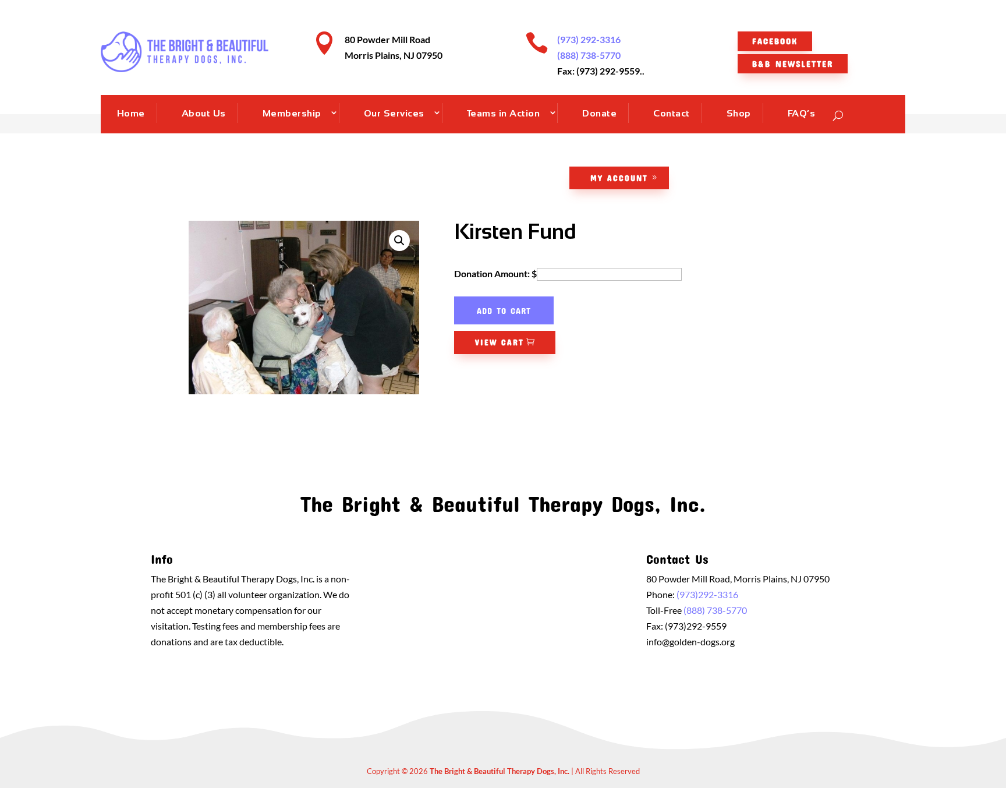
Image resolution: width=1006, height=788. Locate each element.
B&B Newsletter (792, 63)
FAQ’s (802, 113)
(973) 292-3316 (589, 39)
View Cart (499, 342)
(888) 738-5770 (589, 55)
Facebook (775, 41)
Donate (599, 113)
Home (131, 113)
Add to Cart (504, 310)
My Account (619, 178)
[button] (399, 240)
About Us (204, 113)
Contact (671, 113)
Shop (739, 113)
